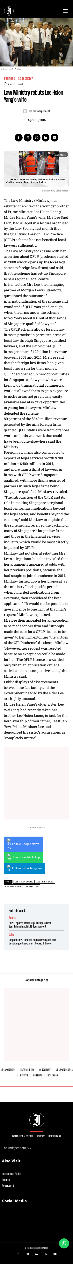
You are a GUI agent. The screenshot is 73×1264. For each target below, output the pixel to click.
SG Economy (25, 78)
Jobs (11, 934)
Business (9, 78)
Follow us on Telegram (27, 868)
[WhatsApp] (36, 138)
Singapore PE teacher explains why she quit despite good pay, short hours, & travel (32, 941)
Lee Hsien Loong (24, 882)
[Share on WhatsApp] (64, 1243)
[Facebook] (19, 138)
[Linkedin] (45, 138)
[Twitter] (28, 138)
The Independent (41, 111)
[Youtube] (55, 1254)
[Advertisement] (36, 783)
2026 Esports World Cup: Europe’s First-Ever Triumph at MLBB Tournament (30, 924)
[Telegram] (54, 138)
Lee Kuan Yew (13, 886)
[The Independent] (26, 111)
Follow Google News (25, 844)
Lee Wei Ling (32, 886)
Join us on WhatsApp (26, 857)
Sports (12, 917)
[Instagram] (27, 1254)
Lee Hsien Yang (45, 882)
